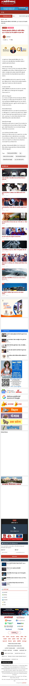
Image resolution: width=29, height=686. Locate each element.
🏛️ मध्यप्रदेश (4, 592)
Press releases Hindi (14, 643)
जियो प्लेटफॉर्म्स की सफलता (20, 156)
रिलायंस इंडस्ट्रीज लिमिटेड (12, 153)
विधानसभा (10, 641)
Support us (23, 650)
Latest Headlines (10, 648)
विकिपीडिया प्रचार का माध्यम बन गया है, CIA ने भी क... (17, 577)
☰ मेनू (2, 12)
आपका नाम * (3, 549)
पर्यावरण (9, 638)
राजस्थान (7, 636)
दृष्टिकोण (13, 638)
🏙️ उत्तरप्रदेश (4, 599)
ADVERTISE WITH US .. (20, 653)
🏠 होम (2, 19)
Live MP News (20, 648)
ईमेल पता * (17, 549)
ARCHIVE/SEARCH (6, 659)
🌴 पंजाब (4, 604)
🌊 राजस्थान (4, 597)
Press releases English (14, 645)
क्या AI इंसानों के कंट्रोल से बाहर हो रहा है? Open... (16, 563)
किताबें (18, 638)
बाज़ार (6, 19)
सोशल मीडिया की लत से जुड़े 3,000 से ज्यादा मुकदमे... (16, 573)
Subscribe (14, 556)
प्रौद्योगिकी (19, 641)
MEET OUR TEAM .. (9, 653)
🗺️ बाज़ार (4, 27)
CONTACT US (14, 659)
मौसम (21, 638)
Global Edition (7, 650)
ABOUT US (4, 656)
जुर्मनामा (14, 641)
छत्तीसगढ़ (17, 636)
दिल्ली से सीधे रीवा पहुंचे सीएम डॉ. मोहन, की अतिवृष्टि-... (16, 345)
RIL (20, 153)
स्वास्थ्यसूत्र (24, 641)
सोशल (25, 638)
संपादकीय (5, 638)
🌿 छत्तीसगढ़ (4, 594)
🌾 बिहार (4, 602)
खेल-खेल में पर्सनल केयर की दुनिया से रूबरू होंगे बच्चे (11, 236)
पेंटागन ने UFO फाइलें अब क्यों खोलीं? (14, 568)
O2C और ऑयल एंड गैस (19, 159)
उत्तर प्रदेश (13, 636)
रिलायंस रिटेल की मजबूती (7, 159)
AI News (15, 650)
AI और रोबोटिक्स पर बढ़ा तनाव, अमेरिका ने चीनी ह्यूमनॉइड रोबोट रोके (14, 249)
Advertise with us (7, 662)
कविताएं (22, 636)
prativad (24, 682)
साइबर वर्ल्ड (5, 641)
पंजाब (4, 636)
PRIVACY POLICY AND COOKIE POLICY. (17, 656)
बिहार (25, 636)
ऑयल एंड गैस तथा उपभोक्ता (8, 156)
